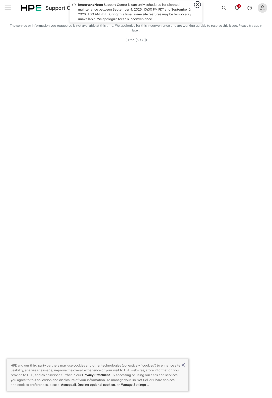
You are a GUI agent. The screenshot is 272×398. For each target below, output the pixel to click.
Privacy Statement (96, 375)
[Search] (224, 8)
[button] (183, 365)
